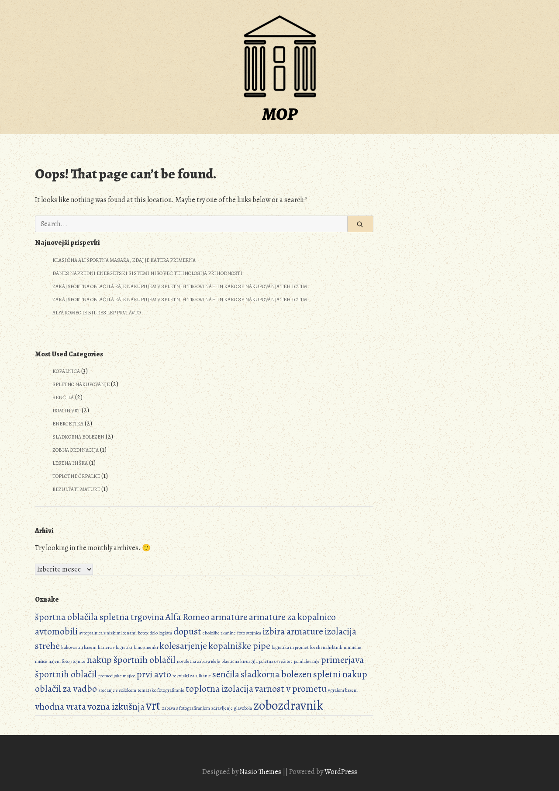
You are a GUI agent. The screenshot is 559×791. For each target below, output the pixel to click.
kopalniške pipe (239, 645)
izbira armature (292, 631)
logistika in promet (290, 647)
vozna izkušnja (116, 706)
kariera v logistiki (115, 647)
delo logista (161, 633)
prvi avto (154, 674)
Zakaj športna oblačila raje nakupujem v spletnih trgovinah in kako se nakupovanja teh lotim (179, 286)
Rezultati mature (76, 489)
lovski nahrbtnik (326, 647)
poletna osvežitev (276, 661)
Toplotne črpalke (76, 476)
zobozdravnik (288, 705)
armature (229, 617)
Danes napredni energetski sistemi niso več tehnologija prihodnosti (147, 273)
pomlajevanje (307, 661)
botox (143, 633)
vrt (153, 705)
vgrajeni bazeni (343, 690)
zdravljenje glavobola (231, 708)
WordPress (340, 772)
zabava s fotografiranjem (186, 708)
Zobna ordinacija (75, 449)
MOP (279, 114)
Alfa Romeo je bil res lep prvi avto (96, 312)
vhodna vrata (60, 706)
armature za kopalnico (292, 617)
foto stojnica (249, 633)
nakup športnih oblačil (131, 659)
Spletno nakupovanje (81, 384)
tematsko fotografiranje (161, 690)
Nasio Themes (261, 772)
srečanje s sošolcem (117, 690)
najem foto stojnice (67, 661)
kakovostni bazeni (79, 647)
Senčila (63, 397)
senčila (225, 674)
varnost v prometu (291, 688)
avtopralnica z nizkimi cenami (108, 633)
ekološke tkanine (219, 633)
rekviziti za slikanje (192, 676)
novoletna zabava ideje (198, 661)
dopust (187, 631)
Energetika (67, 423)
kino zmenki (146, 647)
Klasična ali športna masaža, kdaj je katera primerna (124, 260)
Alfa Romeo (187, 617)
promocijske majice (116, 676)
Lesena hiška (70, 463)
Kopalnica (66, 371)
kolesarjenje (183, 645)
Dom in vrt (66, 410)
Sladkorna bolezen (78, 436)
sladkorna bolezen (276, 674)
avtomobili (56, 631)
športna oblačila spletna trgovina (99, 617)
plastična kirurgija (239, 661)
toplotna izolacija (219, 688)
